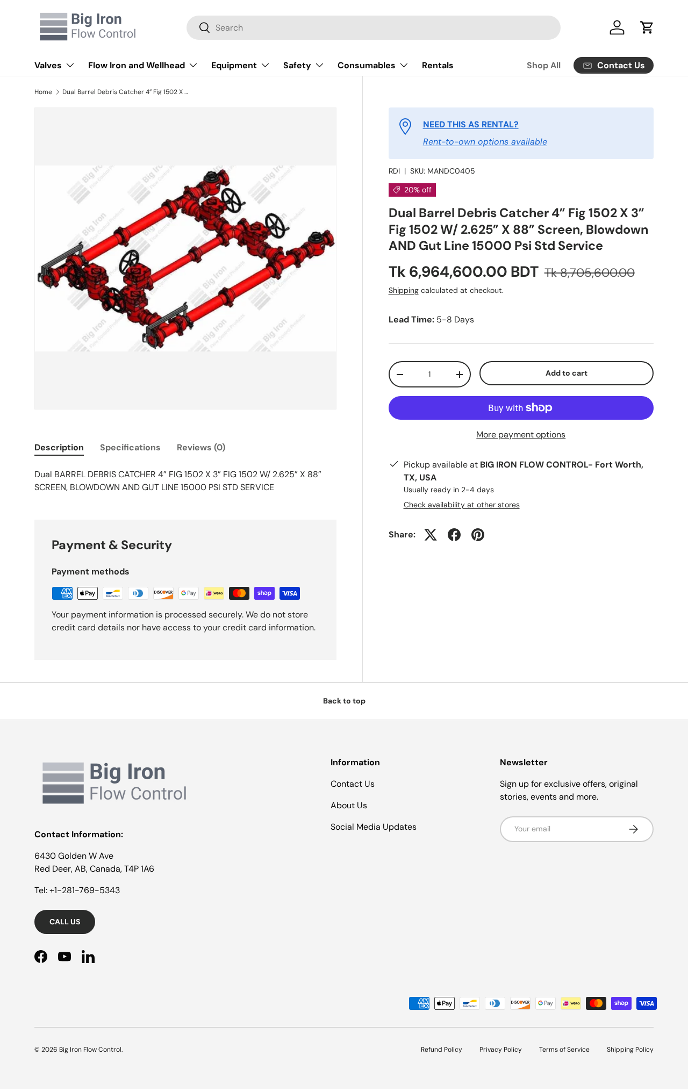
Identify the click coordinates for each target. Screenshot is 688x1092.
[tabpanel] (185, 481)
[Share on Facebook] (454, 535)
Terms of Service (564, 1049)
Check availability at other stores (462, 504)
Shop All (544, 65)
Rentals (438, 65)
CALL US (64, 921)
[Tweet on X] (430, 535)
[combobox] (373, 28)
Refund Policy (441, 1049)
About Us (349, 805)
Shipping (404, 290)
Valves (48, 65)
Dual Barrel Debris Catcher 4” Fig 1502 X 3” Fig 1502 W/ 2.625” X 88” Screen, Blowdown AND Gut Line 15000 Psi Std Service (126, 92)
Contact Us (353, 783)
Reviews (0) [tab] (201, 447)
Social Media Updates (374, 826)
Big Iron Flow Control (90, 1049)
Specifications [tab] (130, 447)
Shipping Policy (630, 1049)
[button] (647, 27)
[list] (185, 258)
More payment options (520, 434)
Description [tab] (59, 447)
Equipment (234, 65)
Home (43, 92)
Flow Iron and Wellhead (136, 65)
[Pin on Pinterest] (478, 535)
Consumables (367, 65)
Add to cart (566, 373)
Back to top (344, 701)
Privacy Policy (500, 1049)
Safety (297, 65)
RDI (394, 171)
